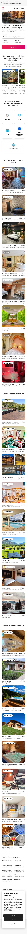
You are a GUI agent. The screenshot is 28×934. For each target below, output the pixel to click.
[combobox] (13, 37)
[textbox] (7, 42)
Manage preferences (13, 924)
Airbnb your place (19, 8)
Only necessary (13, 919)
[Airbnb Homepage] (3, 8)
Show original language (15, 3)
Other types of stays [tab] (7, 860)
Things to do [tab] (18, 860)
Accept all (13, 915)
